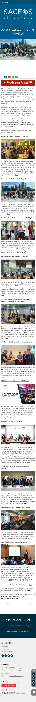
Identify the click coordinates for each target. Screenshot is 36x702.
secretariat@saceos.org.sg (9, 598)
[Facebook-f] (5, 655)
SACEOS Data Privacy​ (7, 651)
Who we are (5, 646)
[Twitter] (9, 655)
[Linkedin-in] (3, 655)
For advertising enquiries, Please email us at (13, 693)
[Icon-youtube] (33, 684)
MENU (5, 2)
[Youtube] (11, 655)
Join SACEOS (5, 649)
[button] (5, 77)
